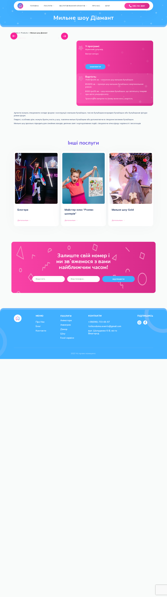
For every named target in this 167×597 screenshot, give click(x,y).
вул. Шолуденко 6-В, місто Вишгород (102, 332)
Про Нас (96, 6)
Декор (63, 329)
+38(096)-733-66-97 (99, 321)
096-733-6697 (138, 6)
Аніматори (66, 320)
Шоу (62, 333)
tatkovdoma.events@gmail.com (104, 326)
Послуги (48, 6)
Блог (107, 6)
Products (24, 33)
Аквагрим (65, 324)
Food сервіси (67, 337)
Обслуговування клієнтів (72, 6)
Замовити (95, 67)
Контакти (41, 330)
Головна (34, 6)
